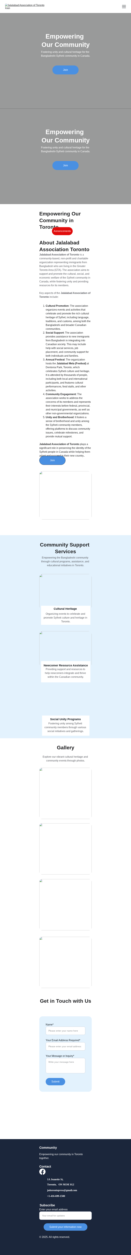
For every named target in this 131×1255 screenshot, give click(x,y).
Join (65, 70)
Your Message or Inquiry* (60, 1056)
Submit (55, 1081)
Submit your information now (65, 1227)
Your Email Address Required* (63, 1040)
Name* (50, 1024)
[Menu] (124, 6)
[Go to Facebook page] (42, 1172)
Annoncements (62, 231)
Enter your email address (53, 1209)
